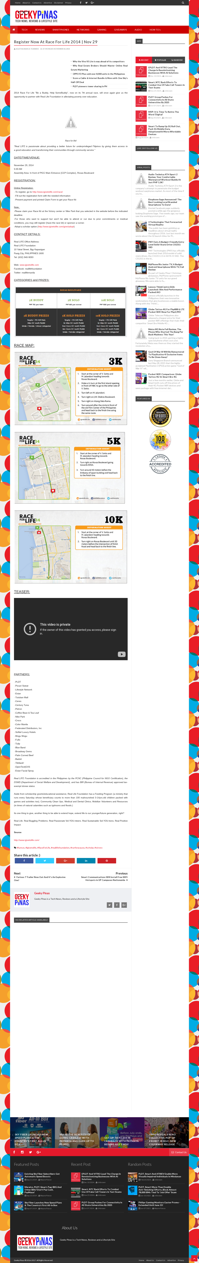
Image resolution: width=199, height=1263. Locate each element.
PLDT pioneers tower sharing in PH (90, 86)
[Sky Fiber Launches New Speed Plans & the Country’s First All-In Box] (65, 1147)
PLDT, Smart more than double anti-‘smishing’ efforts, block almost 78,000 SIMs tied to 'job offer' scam (157, 1190)
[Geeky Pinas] (36, 16)
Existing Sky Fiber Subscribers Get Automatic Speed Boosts (42, 1175)
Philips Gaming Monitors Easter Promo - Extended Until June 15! (159, 1203)
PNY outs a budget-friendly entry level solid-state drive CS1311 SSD (166, 244)
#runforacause (77, 847)
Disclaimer (58, 3)
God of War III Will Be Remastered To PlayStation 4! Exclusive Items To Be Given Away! (166, 354)
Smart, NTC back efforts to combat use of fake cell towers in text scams (166, 85)
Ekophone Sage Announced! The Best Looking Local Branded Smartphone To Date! (164, 202)
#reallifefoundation (60, 847)
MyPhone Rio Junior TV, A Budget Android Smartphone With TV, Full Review (166, 267)
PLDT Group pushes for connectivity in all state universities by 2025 (161, 100)
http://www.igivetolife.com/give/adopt (56, 226)
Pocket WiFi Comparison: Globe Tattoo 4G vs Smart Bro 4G (164, 375)
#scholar (90, 847)
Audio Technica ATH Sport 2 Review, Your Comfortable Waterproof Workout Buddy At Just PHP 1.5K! (164, 178)
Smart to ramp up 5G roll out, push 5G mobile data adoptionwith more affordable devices (164, 130)
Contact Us (37, 3)
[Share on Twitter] (44, 860)
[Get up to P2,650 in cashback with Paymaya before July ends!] (155, 1147)
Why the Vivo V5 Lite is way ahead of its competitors (99, 61)
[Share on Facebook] (24, 860)
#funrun (21, 847)
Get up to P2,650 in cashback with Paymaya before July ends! (155, 1141)
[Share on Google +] (65, 860)
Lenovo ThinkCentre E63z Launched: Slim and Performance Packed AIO (165, 289)
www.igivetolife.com (29, 265)
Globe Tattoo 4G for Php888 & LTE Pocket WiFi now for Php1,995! (166, 310)
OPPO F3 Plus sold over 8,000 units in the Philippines (99, 74)
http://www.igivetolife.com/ (26, 840)
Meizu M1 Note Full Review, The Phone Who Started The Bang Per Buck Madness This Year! (165, 332)
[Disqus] (71, 972)
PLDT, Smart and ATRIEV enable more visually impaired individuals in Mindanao (160, 1175)
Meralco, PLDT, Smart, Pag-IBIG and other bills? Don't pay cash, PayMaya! (43, 1190)
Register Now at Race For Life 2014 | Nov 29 (55, 41)
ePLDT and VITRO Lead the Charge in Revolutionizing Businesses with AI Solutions (163, 70)
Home (17, 3)
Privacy (68, 3)
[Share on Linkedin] (86, 860)
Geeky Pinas (19, 1260)
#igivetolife (30, 847)
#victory (98, 847)
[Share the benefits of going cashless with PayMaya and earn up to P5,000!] (110, 1147)
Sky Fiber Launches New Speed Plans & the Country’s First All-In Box (43, 1204)
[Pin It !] (106, 860)
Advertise (48, 3)
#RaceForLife (43, 847)
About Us (26, 3)
